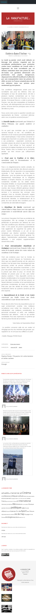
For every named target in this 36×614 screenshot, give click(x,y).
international (25, 501)
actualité (5, 493)
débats (20, 347)
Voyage (27, 514)
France (3, 501)
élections (16, 517)
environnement (6, 498)
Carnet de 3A (16, 493)
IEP (18, 501)
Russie (27, 508)
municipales (25, 504)
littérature (19, 504)
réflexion (4, 511)
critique (14, 496)
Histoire (15, 501)
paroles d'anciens (6, 508)
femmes (23, 498)
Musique (31, 504)
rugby (23, 508)
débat (29, 496)
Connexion (4, 2)
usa (2, 514)
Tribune (31, 511)
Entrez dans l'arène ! (15, 344)
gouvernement (9, 501)
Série (28, 511)
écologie (9, 517)
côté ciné (26, 496)
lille (14, 504)
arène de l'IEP (14, 347)
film (26, 498)
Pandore (25, 574)
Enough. (4, 364)
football (28, 498)
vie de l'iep (19, 514)
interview (3, 504)
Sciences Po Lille (15, 511)
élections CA (22, 517)
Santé (8, 511)
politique (16, 507)
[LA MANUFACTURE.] (18, 24)
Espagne (13, 498)
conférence (5, 496)
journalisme (9, 504)
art (9, 493)
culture (20, 496)
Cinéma (26, 492)
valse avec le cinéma (9, 514)
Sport (23, 511)
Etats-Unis (18, 498)
